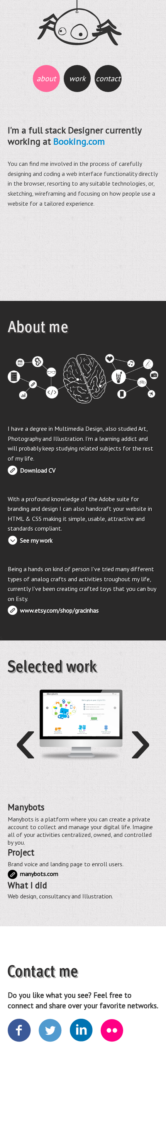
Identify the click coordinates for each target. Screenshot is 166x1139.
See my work (36, 540)
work (77, 78)
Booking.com (79, 141)
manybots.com (12, 874)
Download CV (38, 470)
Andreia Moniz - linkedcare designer (79, 23)
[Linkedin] (81, 1031)
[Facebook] (20, 1031)
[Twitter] (51, 1031)
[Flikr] (112, 1031)
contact (108, 78)
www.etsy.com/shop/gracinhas (59, 610)
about (46, 78)
